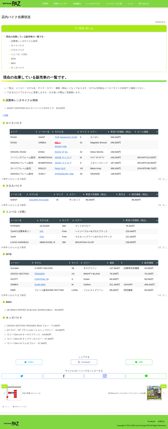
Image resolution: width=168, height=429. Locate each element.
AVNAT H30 (61, 146)
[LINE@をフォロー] (146, 376)
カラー (93, 132)
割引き (122, 194)
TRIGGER (40, 274)
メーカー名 (43, 132)
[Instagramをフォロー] (104, 376)
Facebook (151, 421)
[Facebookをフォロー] (63, 376)
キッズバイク (17, 67)
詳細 (6, 115)
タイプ (13, 132)
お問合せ (161, 421)
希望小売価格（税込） (122, 132)
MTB (13, 59)
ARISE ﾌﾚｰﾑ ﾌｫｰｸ (63, 157)
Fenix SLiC (60, 168)
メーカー (14, 263)
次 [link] (163, 179)
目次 (81, 28)
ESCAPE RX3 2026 (39, 200)
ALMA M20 (40, 284)
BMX (13, 63)
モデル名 (59, 132)
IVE (41, 231)
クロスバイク (17, 50)
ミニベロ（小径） (20, 54)
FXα (42, 236)
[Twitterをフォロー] (21, 376)
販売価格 (148, 263)
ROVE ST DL (61, 152)
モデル (38, 263)
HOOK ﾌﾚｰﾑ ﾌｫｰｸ (63, 163)
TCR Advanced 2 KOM (66, 137)
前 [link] (160, 179)
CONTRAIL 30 (42, 279)
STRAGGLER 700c (64, 174)
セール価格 (142, 132)
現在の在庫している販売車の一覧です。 (26, 36)
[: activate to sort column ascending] (133, 262)
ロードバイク (17, 45)
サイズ (83, 132)
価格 (112, 263)
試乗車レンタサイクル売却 (24, 41)
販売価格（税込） (140, 194)
